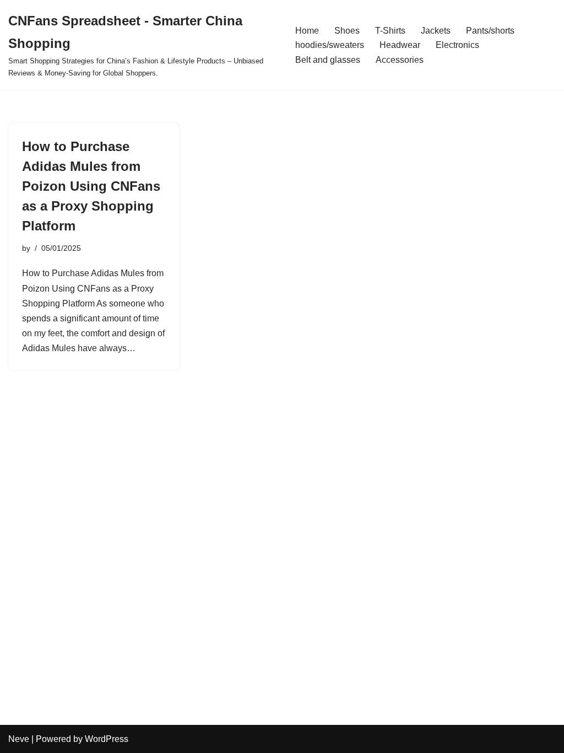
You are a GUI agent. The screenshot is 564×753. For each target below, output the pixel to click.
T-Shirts (390, 30)
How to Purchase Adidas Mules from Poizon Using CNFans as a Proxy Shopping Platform (91, 186)
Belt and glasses (327, 59)
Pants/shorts (490, 30)
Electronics (457, 45)
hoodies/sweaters (329, 45)
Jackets (436, 30)
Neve (18, 739)
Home (307, 30)
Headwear (399, 45)
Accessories (400, 59)
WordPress (106, 739)
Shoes (347, 30)
